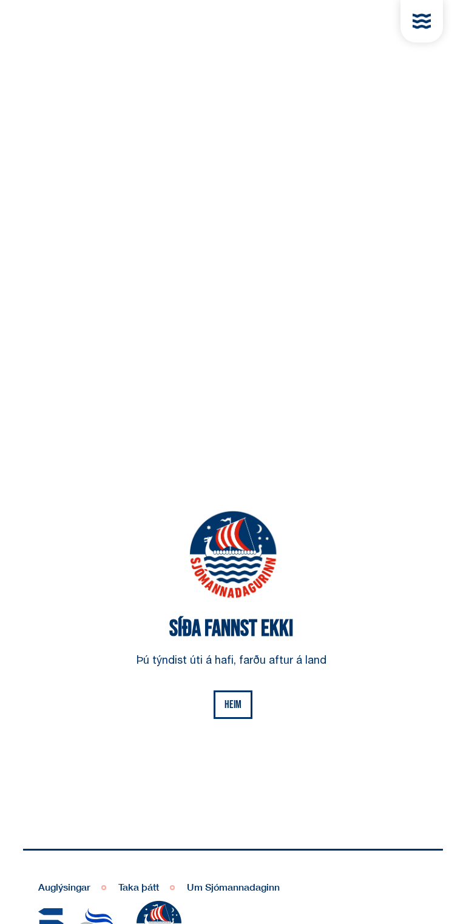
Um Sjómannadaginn (233, 886)
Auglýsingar (64, 886)
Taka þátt (138, 886)
